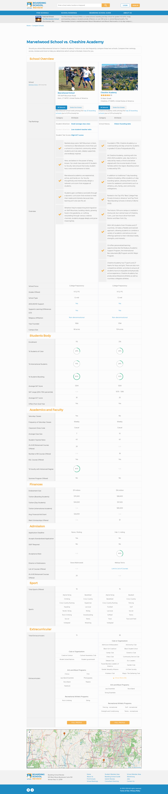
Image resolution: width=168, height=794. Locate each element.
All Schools (61, 107)
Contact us (130, 781)
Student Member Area (112, 774)
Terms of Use (124, 791)
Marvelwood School (66, 93)
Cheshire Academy (109, 92)
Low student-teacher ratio (81, 129)
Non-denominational (76, 317)
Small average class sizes (80, 124)
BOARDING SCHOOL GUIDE (100, 13)
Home (89, 774)
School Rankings (92, 781)
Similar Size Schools (76, 107)
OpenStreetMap (137, 767)
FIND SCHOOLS (42, 13)
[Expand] (29, 739)
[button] (104, 760)
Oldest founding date (122, 124)
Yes (76, 303)
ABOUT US (127, 13)
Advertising (131, 777)
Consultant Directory (112, 781)
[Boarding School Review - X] (28, 790)
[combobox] (78, 5)
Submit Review (110, 779)
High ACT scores (77, 135)
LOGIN (125, 5)
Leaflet (129, 767)
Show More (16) (120, 678)
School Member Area (134, 774)
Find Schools (91, 779)
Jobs (128, 779)
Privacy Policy (135, 791)
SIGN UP (135, 5)
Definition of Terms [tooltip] (33, 85)
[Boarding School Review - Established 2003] (36, 5)
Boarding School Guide (112, 777)
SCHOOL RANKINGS (69, 13)
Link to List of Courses (120, 568)
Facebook (32, 790)
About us (90, 777)
